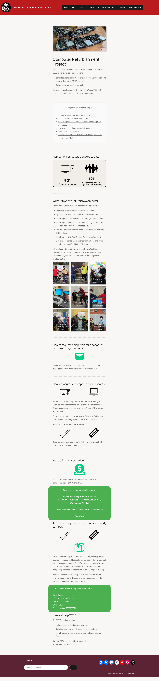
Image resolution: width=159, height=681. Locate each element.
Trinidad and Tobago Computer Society (32, 7)
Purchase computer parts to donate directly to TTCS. (80, 134)
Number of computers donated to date (74, 115)
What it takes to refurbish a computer (73, 118)
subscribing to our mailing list (79, 641)
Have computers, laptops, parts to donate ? (76, 128)
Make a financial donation (68, 131)
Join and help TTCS (66, 138)
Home (66, 7)
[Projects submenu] (98, 7)
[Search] (73, 667)
